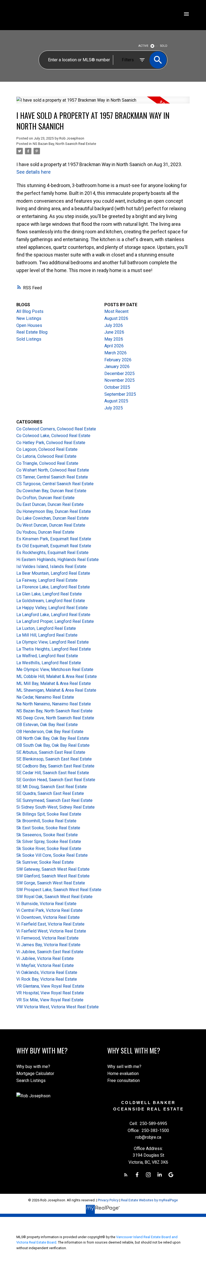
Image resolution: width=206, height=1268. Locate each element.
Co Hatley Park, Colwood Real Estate (50, 442)
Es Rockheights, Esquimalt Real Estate (52, 552)
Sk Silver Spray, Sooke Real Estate (48, 841)
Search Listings (31, 1080)
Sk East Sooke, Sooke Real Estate (48, 827)
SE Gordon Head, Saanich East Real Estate (55, 779)
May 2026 (113, 339)
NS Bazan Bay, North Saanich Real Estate (64, 144)
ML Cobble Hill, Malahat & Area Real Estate (56, 676)
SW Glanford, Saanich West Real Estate (53, 875)
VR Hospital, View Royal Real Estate (50, 992)
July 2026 (113, 325)
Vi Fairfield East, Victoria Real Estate (50, 924)
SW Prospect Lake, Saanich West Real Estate (58, 889)
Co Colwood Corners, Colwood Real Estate (56, 428)
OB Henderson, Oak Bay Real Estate (49, 731)
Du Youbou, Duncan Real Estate (45, 532)
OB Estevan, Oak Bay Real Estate (47, 724)
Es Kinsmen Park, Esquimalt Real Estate (53, 538)
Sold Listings (28, 339)
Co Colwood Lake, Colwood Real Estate (53, 435)
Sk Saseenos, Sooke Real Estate (47, 834)
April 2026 (114, 345)
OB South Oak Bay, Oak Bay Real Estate (53, 745)
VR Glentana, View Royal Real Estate (50, 986)
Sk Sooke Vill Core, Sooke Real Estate (52, 855)
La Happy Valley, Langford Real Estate (52, 607)
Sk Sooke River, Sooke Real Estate (48, 848)
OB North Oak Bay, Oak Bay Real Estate (52, 738)
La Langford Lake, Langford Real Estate (53, 614)
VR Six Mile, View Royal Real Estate (49, 999)
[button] (125, 1174)
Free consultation (123, 1080)
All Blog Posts (29, 311)
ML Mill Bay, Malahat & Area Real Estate (53, 683)
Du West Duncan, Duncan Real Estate (50, 525)
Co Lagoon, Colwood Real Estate (47, 449)
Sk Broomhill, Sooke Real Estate (46, 820)
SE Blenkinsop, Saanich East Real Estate (54, 759)
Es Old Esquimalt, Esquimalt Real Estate (53, 545)
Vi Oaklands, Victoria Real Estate (46, 972)
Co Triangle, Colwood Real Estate (47, 463)
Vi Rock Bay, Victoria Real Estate (46, 979)
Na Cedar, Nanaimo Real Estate (45, 697)
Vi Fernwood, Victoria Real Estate (47, 938)
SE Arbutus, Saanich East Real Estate (50, 752)
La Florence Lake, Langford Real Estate (53, 587)
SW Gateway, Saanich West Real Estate (53, 869)
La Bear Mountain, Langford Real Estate (53, 573)
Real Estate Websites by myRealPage (149, 1200)
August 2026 (116, 318)
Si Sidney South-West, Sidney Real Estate (55, 807)
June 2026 (114, 332)
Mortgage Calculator (35, 1073)
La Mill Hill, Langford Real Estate (47, 635)
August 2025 (116, 400)
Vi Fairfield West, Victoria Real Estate (51, 931)
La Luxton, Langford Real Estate (46, 628)
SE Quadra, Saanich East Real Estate (50, 793)
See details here (33, 172)
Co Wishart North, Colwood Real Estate (52, 470)
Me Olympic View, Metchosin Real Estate (54, 669)
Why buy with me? (33, 1066)
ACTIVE (143, 46)
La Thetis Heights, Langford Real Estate (53, 649)
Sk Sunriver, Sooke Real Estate (45, 862)
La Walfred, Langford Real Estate (47, 655)
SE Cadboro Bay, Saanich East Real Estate (55, 766)
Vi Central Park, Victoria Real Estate (49, 910)
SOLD (163, 46)
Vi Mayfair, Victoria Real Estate (45, 965)
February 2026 (117, 359)
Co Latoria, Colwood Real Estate (46, 456)
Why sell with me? (124, 1066)
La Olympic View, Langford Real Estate (52, 642)
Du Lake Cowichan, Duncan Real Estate (52, 518)
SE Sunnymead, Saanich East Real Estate (54, 800)
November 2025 (119, 380)
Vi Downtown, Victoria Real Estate (48, 917)
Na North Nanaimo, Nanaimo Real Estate (53, 703)
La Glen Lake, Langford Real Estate (49, 594)
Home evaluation (123, 1073)
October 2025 (117, 387)
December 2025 (119, 373)
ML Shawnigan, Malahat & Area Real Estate (56, 690)
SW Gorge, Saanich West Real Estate (50, 882)
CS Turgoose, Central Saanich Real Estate (55, 483)
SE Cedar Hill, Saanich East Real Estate (52, 772)
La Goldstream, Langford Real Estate (50, 600)
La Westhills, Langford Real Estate (48, 662)
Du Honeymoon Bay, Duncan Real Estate (53, 511)
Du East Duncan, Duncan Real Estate (50, 504)
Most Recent (116, 311)
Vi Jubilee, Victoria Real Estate (45, 958)
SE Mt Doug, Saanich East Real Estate (51, 786)
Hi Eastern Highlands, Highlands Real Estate (57, 559)
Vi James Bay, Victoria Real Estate (48, 944)
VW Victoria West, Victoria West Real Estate (57, 1006)
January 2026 (117, 366)
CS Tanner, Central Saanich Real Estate (52, 477)
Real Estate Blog (31, 332)
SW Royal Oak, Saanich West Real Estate (54, 896)
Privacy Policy (108, 1200)
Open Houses (29, 325)
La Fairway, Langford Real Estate (47, 580)
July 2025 (113, 407)
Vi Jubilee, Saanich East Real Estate (49, 951)
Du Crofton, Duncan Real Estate (45, 497)
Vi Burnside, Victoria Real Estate (46, 903)
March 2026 (115, 352)
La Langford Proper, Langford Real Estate (55, 621)
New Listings (28, 318)
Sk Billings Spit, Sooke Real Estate (48, 814)
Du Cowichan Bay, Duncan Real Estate (51, 490)
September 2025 (120, 394)
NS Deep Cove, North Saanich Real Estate (55, 717)
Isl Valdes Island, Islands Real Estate (51, 566)
